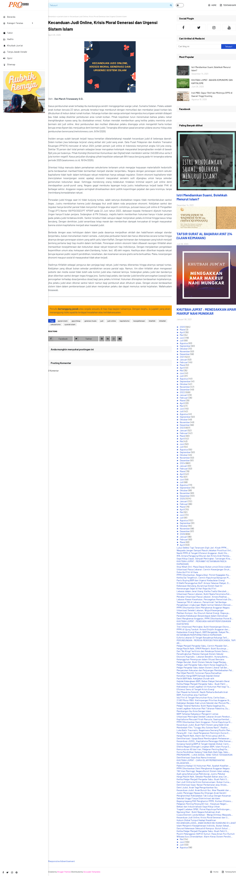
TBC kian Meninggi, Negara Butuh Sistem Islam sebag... (204, 771)
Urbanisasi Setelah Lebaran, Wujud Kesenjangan (200, 610)
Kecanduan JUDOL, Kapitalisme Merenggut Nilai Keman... (205, 741)
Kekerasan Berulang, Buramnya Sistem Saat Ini (199, 585)
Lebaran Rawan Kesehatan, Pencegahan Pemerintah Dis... (205, 599)
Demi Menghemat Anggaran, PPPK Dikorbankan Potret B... (205, 618)
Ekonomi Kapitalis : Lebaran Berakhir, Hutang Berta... (203, 656)
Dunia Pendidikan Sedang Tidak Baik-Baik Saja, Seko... (203, 752)
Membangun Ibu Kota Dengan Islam (194, 711)
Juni (182, 337)
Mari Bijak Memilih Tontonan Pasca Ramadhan (199, 673)
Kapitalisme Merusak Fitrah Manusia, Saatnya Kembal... (204, 719)
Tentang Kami (229, 5)
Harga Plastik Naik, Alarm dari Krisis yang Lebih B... (202, 735)
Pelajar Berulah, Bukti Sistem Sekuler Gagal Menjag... (202, 662)
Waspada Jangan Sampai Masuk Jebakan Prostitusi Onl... (204, 550)
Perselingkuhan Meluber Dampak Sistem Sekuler (200, 654)
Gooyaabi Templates (91, 872)
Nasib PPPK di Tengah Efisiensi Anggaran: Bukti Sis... (203, 553)
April (182, 332)
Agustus (184, 343)
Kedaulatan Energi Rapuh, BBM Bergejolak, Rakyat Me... (203, 632)
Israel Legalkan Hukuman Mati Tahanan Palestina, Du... (203, 708)
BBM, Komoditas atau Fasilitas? (192, 694)
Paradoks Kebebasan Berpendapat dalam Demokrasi (202, 615)
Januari (184, 359)
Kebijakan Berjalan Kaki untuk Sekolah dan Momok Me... (204, 703)
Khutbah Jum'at (15, 45)
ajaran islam (63, 321)
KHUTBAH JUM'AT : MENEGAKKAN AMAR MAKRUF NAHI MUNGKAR (206, 311)
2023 (182, 427)
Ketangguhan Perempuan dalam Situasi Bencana (200, 659)
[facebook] (3, 872)
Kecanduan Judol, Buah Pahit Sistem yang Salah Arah (203, 724)
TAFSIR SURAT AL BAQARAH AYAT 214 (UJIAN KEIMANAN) (204, 236)
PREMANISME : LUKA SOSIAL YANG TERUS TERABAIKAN (204, 754)
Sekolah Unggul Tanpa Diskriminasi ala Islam (198, 798)
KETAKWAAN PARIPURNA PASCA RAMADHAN (199, 634)
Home (213, 5)
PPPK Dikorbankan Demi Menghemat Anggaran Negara (203, 607)
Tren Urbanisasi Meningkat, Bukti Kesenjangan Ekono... (204, 626)
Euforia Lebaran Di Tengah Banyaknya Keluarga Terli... (203, 637)
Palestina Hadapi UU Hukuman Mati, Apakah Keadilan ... (204, 765)
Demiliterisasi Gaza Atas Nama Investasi (196, 757)
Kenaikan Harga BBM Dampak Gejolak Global (198, 675)
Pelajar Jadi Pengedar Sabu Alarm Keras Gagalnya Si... (203, 664)
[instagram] (12, 872)
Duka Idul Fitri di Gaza (187, 572)
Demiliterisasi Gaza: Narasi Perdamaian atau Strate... (202, 784)
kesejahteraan (139, 321)
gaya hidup (76, 321)
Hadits (10, 39)
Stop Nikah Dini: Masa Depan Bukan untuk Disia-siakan (204, 566)
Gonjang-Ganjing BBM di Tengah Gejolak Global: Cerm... (204, 743)
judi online (111, 321)
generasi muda (90, 321)
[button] (180, 5)
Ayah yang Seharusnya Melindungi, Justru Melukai (201, 773)
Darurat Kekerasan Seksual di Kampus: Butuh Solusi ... (203, 828)
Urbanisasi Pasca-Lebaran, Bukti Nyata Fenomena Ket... (204, 594)
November (185, 351)
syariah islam (62, 16)
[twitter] (7, 872)
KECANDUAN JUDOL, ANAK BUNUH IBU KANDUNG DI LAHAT (206, 822)
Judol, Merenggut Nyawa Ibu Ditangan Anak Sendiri (201, 793)
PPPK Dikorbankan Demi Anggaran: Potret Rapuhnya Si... (204, 722)
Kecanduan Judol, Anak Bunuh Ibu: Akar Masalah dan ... (204, 790)
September (185, 346)
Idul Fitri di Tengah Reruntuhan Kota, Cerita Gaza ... (202, 697)
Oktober (184, 348)
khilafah (162, 321)
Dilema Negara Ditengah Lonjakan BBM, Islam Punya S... (204, 746)
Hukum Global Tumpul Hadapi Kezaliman (196, 820)
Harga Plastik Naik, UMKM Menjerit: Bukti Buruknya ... (202, 648)
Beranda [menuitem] (11, 16)
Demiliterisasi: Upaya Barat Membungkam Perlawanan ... (204, 738)
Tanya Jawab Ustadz (17, 51)
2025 (182, 498)
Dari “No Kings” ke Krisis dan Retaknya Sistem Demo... (203, 651)
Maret (183, 329)
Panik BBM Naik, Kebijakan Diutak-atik (195, 678)
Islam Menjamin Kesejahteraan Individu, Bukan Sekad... (204, 825)
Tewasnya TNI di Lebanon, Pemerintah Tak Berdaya (201, 602)
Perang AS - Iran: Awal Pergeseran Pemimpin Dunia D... (203, 733)
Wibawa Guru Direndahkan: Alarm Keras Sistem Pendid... (204, 836)
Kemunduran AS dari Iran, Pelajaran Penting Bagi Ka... (203, 749)
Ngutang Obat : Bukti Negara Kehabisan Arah (198, 812)
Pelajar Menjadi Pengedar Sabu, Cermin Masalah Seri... (203, 645)
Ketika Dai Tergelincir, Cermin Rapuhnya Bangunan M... (203, 577)
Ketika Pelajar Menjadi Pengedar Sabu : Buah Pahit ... (202, 683)
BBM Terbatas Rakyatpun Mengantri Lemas (197, 713)
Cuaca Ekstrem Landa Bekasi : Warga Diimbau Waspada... (205, 814)
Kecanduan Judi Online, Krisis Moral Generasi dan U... (203, 817)
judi (101, 321)
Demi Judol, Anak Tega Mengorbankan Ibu (197, 787)
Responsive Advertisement (61, 861)
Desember (185, 354)
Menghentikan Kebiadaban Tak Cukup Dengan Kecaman (204, 795)
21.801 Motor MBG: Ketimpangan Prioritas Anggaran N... (204, 700)
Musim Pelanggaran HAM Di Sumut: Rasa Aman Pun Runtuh (206, 833)
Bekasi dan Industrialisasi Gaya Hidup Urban (198, 806)
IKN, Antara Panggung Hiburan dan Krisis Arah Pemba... (204, 555)
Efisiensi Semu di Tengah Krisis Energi (195, 689)
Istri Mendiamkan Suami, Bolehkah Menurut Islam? (211, 69)
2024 (182, 463)
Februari (184, 362)
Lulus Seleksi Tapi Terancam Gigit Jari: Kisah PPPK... (202, 547)
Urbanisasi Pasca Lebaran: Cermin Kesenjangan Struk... (204, 569)
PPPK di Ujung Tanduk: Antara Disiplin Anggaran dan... (203, 629)
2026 (182, 534)
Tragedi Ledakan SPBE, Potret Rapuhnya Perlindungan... (204, 809)
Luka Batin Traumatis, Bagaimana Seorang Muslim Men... (204, 730)
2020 (182, 326)
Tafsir (10, 32)
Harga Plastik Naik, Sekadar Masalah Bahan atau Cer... (203, 776)
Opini (9, 58)
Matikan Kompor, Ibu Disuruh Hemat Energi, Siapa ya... (203, 613)
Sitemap (11, 64)
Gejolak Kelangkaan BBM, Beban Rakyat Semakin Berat (203, 681)
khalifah (152, 321)
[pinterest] (16, 872)
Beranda (51, 16)
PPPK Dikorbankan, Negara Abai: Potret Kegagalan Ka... (204, 574)
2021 (182, 356)
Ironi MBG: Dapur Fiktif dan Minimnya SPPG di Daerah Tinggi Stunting (211, 94)
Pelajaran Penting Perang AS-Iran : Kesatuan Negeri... (202, 803)
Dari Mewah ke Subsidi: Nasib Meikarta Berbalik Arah (202, 692)
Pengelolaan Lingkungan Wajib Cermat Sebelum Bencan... (205, 604)
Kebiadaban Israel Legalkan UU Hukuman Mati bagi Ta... (204, 686)
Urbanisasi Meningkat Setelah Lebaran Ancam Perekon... (204, 716)
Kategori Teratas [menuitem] (15, 23)
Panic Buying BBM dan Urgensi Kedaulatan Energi (201, 580)
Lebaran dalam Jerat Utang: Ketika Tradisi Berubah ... (203, 591)
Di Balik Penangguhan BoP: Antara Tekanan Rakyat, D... (203, 583)
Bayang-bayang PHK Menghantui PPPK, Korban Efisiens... (205, 801)
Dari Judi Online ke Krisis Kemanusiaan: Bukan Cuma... (204, 782)
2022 (182, 392)
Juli (182, 340)
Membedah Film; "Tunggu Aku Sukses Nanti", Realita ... (203, 727)
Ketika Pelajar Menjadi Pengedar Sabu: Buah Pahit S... (203, 779)
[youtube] (229, 27)
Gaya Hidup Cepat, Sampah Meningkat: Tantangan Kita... (204, 558)
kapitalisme (124, 321)
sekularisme (56, 324)
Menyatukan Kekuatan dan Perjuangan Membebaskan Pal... (205, 670)
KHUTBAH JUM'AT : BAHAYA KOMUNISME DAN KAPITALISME (212, 81)
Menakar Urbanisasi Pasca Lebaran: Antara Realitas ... (203, 596)
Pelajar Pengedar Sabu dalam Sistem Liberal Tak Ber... (203, 667)
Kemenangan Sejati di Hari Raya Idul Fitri (196, 588)
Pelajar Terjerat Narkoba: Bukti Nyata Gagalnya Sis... (202, 705)
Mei (182, 335)
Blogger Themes (64, 872)
